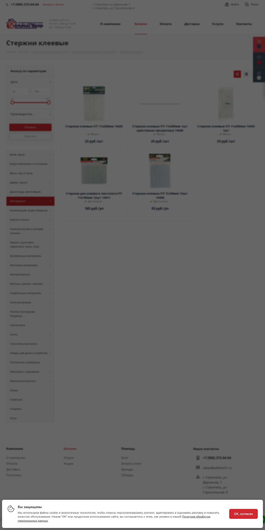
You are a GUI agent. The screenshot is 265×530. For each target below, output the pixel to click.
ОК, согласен (243, 514)
